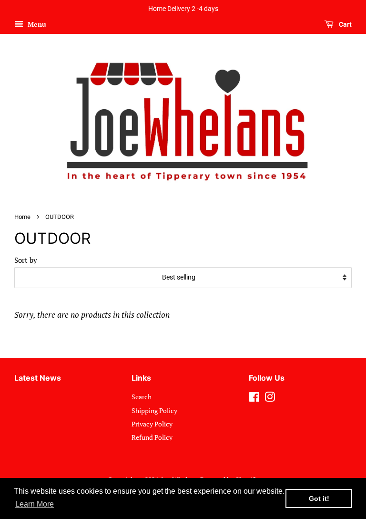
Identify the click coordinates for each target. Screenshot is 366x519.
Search (142, 396)
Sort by (25, 260)
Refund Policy (152, 437)
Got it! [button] (319, 498)
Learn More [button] (34, 504)
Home (22, 216)
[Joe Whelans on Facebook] (254, 398)
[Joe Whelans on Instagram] (269, 398)
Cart (344, 24)
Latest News (37, 378)
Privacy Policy (152, 423)
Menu (36, 24)
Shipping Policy (154, 410)
